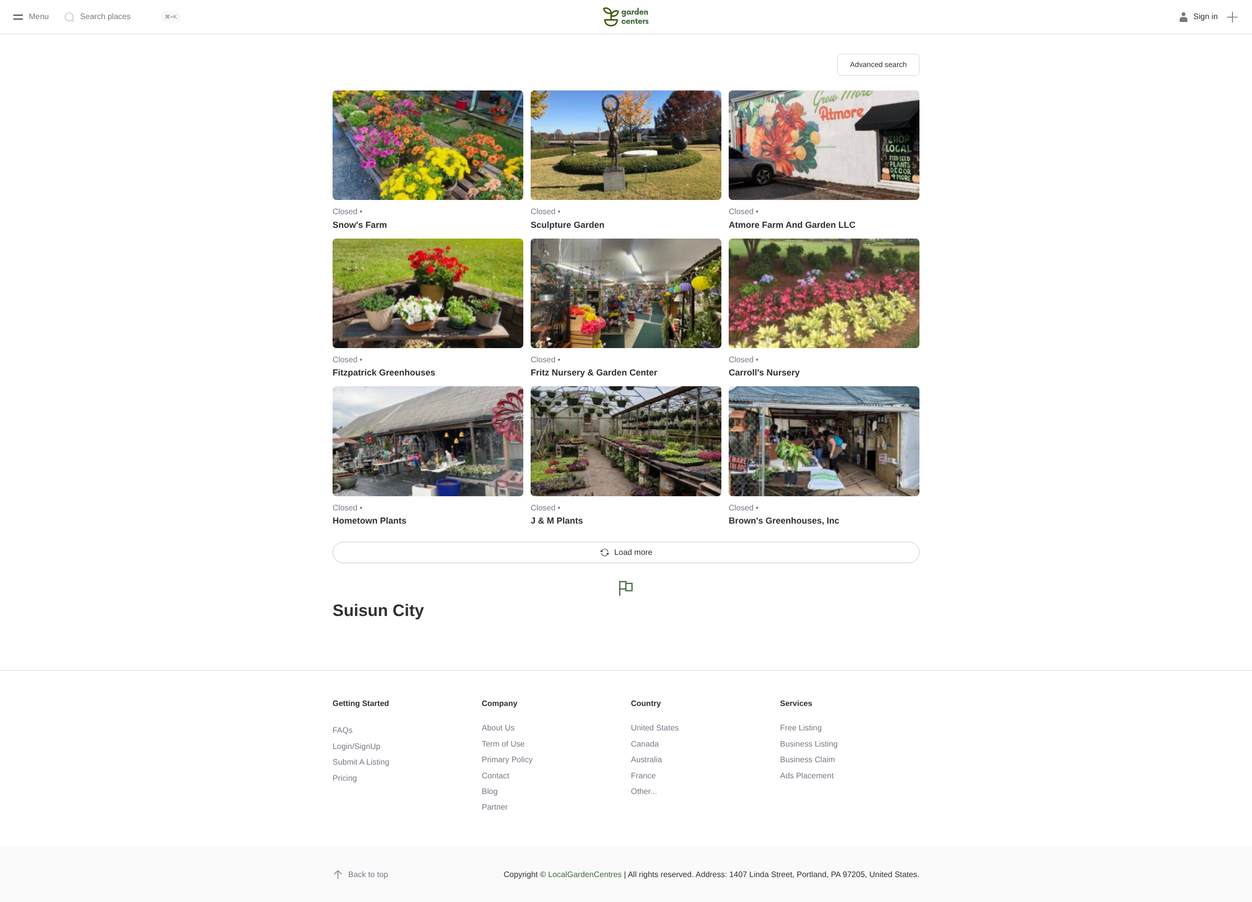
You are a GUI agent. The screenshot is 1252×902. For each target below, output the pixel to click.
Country (646, 704)
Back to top (368, 874)
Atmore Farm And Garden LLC (792, 225)
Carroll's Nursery (764, 372)
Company (499, 704)
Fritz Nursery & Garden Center (594, 372)
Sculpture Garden (567, 225)
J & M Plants (557, 521)
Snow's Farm (360, 225)
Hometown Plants (369, 521)
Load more (633, 552)
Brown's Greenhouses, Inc (784, 521)
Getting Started (361, 704)
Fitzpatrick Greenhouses (384, 372)
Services (796, 704)
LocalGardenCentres (585, 874)
